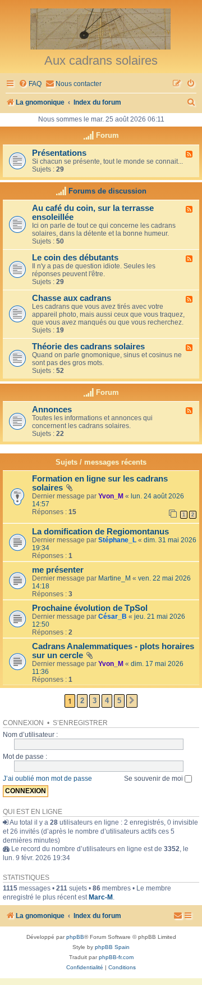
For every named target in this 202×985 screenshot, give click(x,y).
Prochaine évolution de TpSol (90, 608)
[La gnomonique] (101, 28)
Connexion (23, 722)
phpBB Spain (112, 947)
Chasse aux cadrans (71, 298)
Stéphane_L (117, 540)
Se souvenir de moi (154, 778)
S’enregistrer (80, 722)
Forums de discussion (107, 191)
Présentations (59, 153)
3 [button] (95, 700)
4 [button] (107, 700)
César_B (112, 616)
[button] (131, 701)
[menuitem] (30, 84)
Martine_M (114, 578)
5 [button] (119, 700)
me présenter (58, 569)
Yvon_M (110, 496)
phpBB (75, 937)
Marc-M (101, 897)
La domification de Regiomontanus (100, 531)
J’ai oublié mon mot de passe (47, 778)
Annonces (52, 409)
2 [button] (82, 700)
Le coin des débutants (75, 257)
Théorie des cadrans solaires (88, 346)
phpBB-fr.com (116, 957)
